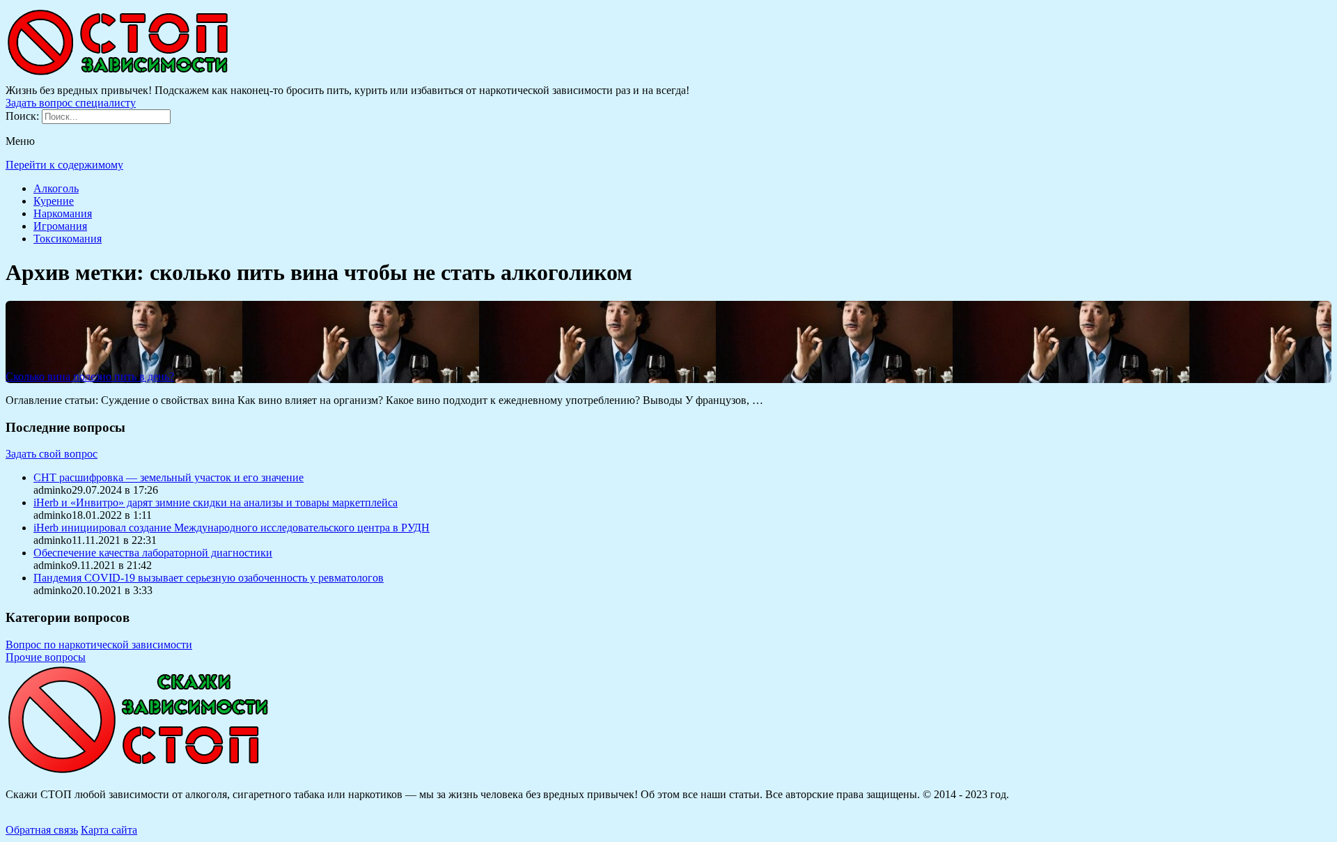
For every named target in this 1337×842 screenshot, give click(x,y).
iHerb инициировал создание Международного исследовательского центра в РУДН (231, 527)
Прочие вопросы (46, 657)
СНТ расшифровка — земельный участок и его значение (168, 477)
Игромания (60, 226)
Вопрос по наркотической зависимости (99, 644)
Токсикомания (67, 238)
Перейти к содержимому (64, 165)
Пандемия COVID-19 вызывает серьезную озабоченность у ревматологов (208, 578)
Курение (53, 201)
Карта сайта (109, 830)
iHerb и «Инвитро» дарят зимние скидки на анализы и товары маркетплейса (215, 502)
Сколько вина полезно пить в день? (90, 376)
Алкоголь (56, 188)
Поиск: (24, 116)
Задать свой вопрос (51, 454)
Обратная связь (42, 830)
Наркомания (62, 213)
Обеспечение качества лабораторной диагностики (152, 553)
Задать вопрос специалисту (71, 103)
